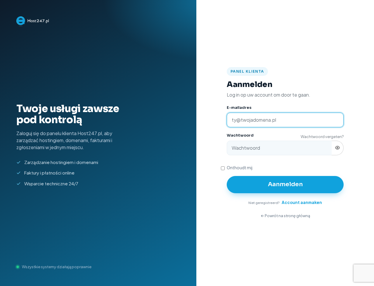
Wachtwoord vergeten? (322, 136)
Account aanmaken (302, 202)
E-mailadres (239, 107)
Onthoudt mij (239, 167)
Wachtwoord (240, 135)
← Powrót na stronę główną (285, 215)
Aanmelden (285, 184)
